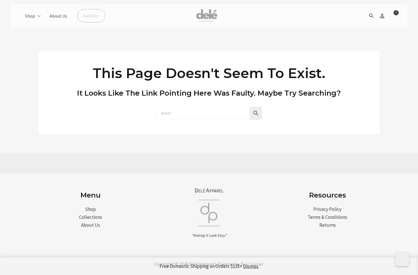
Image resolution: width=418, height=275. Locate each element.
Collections (90, 217)
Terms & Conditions (327, 217)
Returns (327, 225)
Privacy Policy (327, 209)
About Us (58, 16)
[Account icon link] (382, 15)
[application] (38, 16)
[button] (91, 15)
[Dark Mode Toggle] (402, 259)
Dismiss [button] (250, 266)
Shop (30, 16)
